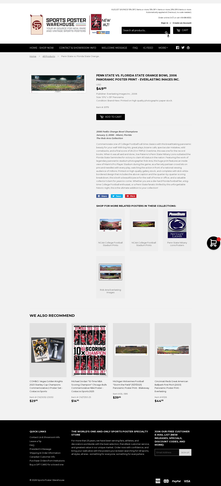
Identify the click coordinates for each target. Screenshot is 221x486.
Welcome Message (114, 47)
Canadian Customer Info (42, 456)
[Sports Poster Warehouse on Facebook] (177, 48)
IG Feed (148, 47)
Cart (184, 30)
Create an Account (182, 23)
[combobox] (146, 30)
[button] (146, 36)
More (162, 47)
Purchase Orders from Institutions (47, 460)
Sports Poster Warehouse (50, 480)
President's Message (40, 449)
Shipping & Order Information (45, 453)
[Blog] (188, 48)
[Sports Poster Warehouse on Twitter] (183, 48)
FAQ (135, 47)
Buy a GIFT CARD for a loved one (47, 464)
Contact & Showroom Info (77, 47)
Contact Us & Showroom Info (45, 437)
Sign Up (185, 452)
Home (33, 56)
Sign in (164, 23)
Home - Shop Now (42, 47)
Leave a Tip (35, 441)
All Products (49, 56)
